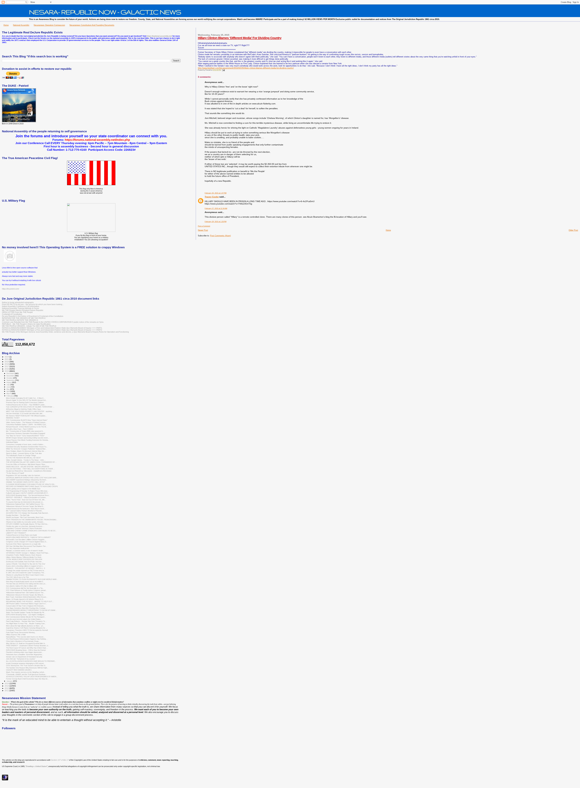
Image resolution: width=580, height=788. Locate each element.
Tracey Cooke (212, 197)
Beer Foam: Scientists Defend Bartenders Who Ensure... (26, 597)
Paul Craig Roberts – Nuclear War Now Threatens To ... (26, 621)
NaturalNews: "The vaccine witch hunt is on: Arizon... (25, 637)
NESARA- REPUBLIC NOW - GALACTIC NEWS (105, 12)
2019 (7, 362)
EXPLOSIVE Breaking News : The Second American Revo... (28, 495)
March (9, 393)
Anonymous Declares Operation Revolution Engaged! (25, 433)
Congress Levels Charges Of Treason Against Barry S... (26, 542)
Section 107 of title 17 (60, 760)
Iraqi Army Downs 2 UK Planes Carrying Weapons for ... (26, 628)
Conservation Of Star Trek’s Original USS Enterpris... (25, 606)
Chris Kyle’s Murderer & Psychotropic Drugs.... (23, 641)
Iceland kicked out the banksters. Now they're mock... (25, 509)
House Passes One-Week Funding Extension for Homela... (27, 440)
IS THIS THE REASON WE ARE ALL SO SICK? (23, 458)
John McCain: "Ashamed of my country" (20, 659)
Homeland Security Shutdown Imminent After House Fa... (27, 447)
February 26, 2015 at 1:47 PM (215, 193)
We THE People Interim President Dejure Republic (22, 310)
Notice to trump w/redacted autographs (18, 302)
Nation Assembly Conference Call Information (20, 306)
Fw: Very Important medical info (17, 548)
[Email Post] (223, 70)
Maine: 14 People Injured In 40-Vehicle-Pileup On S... (25, 599)
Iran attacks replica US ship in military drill (21, 586)
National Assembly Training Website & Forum (20, 308)
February (10, 396)
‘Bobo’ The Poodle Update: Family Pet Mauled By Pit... (25, 612)
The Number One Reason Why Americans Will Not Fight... (27, 668)
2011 (7, 691)
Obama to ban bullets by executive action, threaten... (25, 522)
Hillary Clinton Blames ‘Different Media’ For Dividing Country (239, 38)
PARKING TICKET (13, 418)
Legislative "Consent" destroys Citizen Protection (24, 528)
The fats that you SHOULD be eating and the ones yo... (26, 584)
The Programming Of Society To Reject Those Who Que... (27, 491)
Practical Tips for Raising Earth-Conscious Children (25, 402)
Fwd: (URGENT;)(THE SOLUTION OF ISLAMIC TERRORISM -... (30, 407)
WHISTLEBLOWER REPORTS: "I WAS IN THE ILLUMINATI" (28, 537)
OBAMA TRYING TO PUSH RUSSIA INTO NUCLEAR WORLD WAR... (32, 579)
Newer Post (203, 230)
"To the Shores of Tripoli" (15, 473)
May (8, 389)
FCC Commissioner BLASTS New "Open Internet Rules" (26, 420)
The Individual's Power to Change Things (21, 455)
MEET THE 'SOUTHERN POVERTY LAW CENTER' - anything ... (30, 411)
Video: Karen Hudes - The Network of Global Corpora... (26, 422)
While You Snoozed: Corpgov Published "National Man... (26, 449)
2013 (7, 686)
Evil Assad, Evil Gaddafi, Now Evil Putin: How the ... (24, 562)
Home (6, 25)
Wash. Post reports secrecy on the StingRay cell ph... (25, 672)
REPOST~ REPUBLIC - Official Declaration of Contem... (26, 497)
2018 (7, 364)
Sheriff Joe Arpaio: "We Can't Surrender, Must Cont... (25, 517)
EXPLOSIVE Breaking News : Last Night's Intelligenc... (26, 615)
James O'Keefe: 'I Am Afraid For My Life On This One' (25, 564)
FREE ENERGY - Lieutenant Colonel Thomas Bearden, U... (27, 645)
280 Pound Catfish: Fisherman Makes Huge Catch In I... (26, 604)
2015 (7, 371)
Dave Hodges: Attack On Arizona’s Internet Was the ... (26, 451)
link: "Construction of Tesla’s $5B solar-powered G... (25, 431)
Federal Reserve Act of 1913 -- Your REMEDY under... (26, 405)
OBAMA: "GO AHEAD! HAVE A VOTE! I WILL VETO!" (25, 482)
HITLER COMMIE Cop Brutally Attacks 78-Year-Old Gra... (27, 524)
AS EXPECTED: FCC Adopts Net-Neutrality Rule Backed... (27, 513)
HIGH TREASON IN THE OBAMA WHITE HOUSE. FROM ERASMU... (32, 520)
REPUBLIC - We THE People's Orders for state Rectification (26, 324)
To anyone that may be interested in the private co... (25, 502)
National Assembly (21, 25)
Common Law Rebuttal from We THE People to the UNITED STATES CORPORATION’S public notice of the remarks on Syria (52, 322)
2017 (7, 366)
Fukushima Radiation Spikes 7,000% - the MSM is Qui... (26, 424)
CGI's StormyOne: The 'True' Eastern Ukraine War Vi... (26, 665)
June (8, 387)
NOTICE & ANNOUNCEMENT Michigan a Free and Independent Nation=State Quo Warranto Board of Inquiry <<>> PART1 (52, 328)
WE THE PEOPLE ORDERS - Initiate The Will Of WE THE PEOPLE (29, 326)
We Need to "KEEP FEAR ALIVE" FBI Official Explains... (26, 416)
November (10, 376)
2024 (7, 357)
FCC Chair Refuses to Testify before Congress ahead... (26, 590)
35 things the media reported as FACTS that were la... (25, 570)
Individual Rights (12, 442)
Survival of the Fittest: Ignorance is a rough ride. (23, 544)
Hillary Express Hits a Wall (15, 634)
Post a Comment (204, 226)
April (8, 391)
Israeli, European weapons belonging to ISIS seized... (25, 663)
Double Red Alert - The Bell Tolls (17, 515)
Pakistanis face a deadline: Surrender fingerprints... (24, 654)
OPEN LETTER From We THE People (17, 312)
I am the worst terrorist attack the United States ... (24, 619)
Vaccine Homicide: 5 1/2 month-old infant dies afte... (25, 413)
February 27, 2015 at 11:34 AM (216, 208)
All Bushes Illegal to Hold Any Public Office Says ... (24, 409)
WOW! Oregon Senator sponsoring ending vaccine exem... (27, 438)
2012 (7, 688)
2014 (7, 683)
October (9, 378)
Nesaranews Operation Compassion (49, 25)
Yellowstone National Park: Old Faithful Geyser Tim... (25, 504)
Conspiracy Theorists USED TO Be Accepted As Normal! (27, 630)
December (10, 373)
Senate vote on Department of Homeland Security (24, 657)
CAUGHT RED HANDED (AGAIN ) (19, 670)
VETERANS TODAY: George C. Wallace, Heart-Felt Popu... (27, 553)
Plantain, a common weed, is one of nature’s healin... (25, 551)
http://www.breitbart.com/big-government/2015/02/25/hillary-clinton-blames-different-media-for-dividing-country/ (246, 68)
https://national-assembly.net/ (159, 36)
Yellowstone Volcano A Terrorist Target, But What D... (25, 506)
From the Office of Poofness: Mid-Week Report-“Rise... (26, 464)
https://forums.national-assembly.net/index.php (97, 139)
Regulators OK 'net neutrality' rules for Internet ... (24, 475)
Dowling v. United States (36, 766)
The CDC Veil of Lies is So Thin (17, 577)
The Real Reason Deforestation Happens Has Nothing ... (27, 639)
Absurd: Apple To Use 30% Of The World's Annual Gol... (26, 400)
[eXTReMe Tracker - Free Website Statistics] (5, 780)
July (8, 385)
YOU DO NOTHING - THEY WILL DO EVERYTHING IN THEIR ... (30, 469)
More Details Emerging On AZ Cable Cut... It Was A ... (25, 398)
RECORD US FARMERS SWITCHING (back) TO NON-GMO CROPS (32, 486)
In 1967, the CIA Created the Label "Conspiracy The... (25, 573)
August (9, 382)
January (9, 681)
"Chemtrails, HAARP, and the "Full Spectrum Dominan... (26, 674)
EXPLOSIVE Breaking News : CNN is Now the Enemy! (26, 650)
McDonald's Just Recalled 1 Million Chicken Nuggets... (26, 539)
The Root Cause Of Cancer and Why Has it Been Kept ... (27, 648)
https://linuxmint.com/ (10, 289)
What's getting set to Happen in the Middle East (23, 489)
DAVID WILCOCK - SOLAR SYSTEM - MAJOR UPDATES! (27, 467)
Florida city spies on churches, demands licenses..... (25, 526)
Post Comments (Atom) (220, 236)
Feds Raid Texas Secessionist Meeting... (21, 632)
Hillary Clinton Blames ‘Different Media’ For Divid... (24, 557)
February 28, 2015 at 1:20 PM (215, 221)
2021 (7, 359)
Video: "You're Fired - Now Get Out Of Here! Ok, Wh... (26, 500)
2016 (7, 369)
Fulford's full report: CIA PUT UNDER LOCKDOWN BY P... (27, 493)
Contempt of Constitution (12, 314)
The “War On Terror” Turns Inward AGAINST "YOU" (25, 436)
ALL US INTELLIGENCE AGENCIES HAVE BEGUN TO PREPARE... (31, 661)
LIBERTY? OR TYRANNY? (16, 533)
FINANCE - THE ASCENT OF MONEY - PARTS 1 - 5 (25, 568)
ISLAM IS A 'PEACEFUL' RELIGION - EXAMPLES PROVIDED (28, 471)
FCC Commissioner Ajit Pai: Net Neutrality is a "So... (25, 588)
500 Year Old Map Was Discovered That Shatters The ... (26, 546)
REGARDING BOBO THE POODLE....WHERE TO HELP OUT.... (30, 601)
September (10, 380)
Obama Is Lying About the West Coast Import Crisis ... (26, 575)
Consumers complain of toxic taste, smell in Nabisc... (25, 444)
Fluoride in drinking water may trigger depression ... (25, 652)
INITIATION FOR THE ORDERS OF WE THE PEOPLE (24, 318)
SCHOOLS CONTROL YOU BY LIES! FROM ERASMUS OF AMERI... (32, 676)
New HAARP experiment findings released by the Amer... (26, 480)
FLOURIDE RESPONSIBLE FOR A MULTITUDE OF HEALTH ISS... (31, 484)
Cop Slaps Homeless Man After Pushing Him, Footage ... (26, 608)
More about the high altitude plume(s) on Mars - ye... (25, 626)
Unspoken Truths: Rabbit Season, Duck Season (23, 555)
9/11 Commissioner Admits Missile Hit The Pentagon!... (26, 617)
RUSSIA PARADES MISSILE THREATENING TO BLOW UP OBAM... (31, 610)
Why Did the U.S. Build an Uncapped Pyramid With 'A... (26, 643)
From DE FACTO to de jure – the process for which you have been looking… (33, 304)
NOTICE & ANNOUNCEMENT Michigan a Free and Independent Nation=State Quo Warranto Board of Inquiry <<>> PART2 (52, 330)
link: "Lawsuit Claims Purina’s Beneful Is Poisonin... (24, 511)
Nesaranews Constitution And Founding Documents (91, 25)
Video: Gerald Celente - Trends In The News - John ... (26, 460)
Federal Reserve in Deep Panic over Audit (21, 535)
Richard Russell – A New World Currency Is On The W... (26, 427)
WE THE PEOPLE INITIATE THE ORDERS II (20, 320)
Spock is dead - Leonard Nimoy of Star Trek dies (24, 453)
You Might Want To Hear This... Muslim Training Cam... (26, 623)
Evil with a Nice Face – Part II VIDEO (19, 429)
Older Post (573, 230)
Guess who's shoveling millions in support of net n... (25, 566)
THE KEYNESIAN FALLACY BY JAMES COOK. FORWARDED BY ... (31, 462)
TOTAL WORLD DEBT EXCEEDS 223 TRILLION (24, 559)
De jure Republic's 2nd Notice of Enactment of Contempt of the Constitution (32, 316)
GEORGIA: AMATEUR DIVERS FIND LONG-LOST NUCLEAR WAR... (32, 478)
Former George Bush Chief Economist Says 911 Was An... (27, 679)
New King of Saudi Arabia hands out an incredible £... (25, 581)
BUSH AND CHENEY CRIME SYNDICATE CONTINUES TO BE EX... (31, 531)
